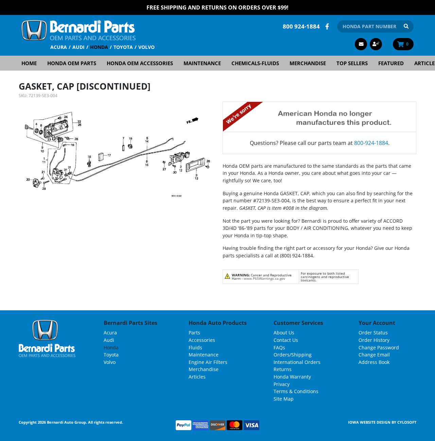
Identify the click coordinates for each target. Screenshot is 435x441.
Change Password (379, 347)
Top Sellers (352, 63)
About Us (284, 332)
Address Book (374, 362)
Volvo (146, 47)
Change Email (374, 354)
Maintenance (202, 63)
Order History (374, 340)
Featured (391, 63)
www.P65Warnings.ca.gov (264, 278)
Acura (58, 47)
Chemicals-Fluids (255, 63)
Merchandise (308, 63)
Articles (197, 376)
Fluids (195, 347)
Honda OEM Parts (71, 63)
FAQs (279, 347)
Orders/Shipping (293, 354)
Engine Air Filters (208, 362)
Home (29, 63)
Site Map (284, 399)
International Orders (297, 362)
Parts (194, 332)
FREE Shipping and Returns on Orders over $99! (217, 7)
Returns (283, 369)
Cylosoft (406, 422)
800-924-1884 (371, 143)
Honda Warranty (292, 376)
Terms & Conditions (296, 391)
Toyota (123, 47)
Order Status (373, 332)
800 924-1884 (301, 26)
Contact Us (286, 340)
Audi (78, 47)
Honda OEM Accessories (140, 63)
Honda (99, 47)
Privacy (282, 384)
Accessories (202, 340)
